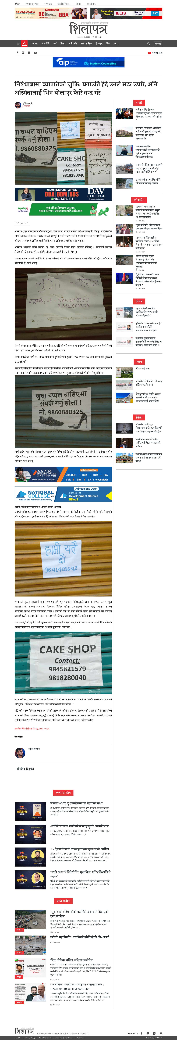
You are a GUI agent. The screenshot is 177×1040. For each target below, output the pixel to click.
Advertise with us (45, 1038)
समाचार (34, 44)
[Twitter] (29, 53)
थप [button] (115, 44)
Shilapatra (157, 53)
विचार (62, 44)
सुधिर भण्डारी (28, 104)
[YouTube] (35, 53)
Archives (58, 1038)
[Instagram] (23, 53)
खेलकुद (99, 44)
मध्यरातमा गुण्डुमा (31, 4)
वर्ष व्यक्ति (73, 44)
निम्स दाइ (48, 4)
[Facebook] (17, 53)
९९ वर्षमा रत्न (91, 4)
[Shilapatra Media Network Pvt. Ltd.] (88, 27)
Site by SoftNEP (83, 1033)
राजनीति (45, 44)
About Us (18, 1038)
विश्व (108, 44)
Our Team (80, 1038)
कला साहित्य (86, 44)
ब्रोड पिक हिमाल (64, 4)
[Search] (146, 43)
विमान (78, 4)
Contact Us (69, 1038)
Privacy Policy (30, 1038)
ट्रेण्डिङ (17, 4)
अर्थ (54, 44)
